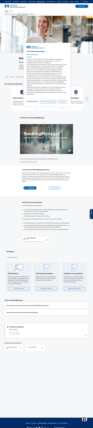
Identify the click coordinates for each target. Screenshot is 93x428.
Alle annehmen (62, 101)
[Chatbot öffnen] (84, 419)
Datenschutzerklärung (32, 54)
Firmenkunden (24, 1)
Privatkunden (16, 1)
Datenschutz (34, 423)
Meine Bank (65, 1)
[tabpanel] (23, 98)
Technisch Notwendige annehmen (48, 101)
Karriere (71, 1)
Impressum (28, 423)
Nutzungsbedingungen (42, 423)
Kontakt (76, 1)
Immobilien (59, 1)
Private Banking (31, 1)
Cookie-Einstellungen (32, 101)
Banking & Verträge (41, 1)
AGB (59, 423)
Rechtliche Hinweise (52, 423)
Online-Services (8, 1)
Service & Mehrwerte (50, 1)
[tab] (7, 10)
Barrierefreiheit (64, 423)
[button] (46, 305)
